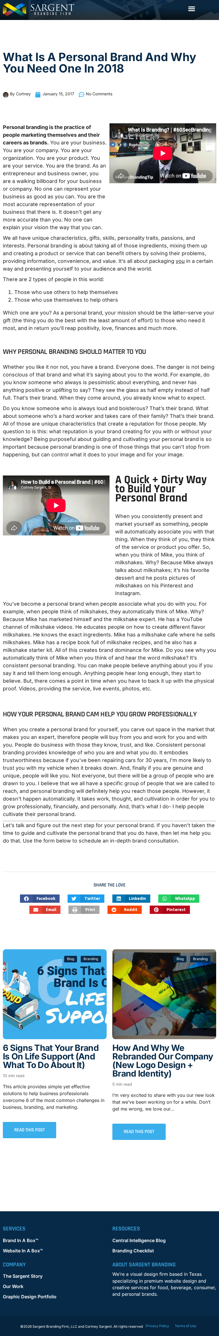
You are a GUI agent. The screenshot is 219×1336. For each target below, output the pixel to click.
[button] (191, 8)
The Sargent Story (22, 1276)
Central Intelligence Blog (139, 1240)
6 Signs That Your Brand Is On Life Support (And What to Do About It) (51, 1056)
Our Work (13, 1286)
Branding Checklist (133, 1251)
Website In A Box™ (23, 1251)
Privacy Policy (157, 1326)
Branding (91, 959)
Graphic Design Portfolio (29, 1296)
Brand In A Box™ (20, 1240)
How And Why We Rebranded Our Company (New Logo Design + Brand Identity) (162, 1060)
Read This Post (29, 1130)
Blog (70, 959)
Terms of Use (185, 1326)
